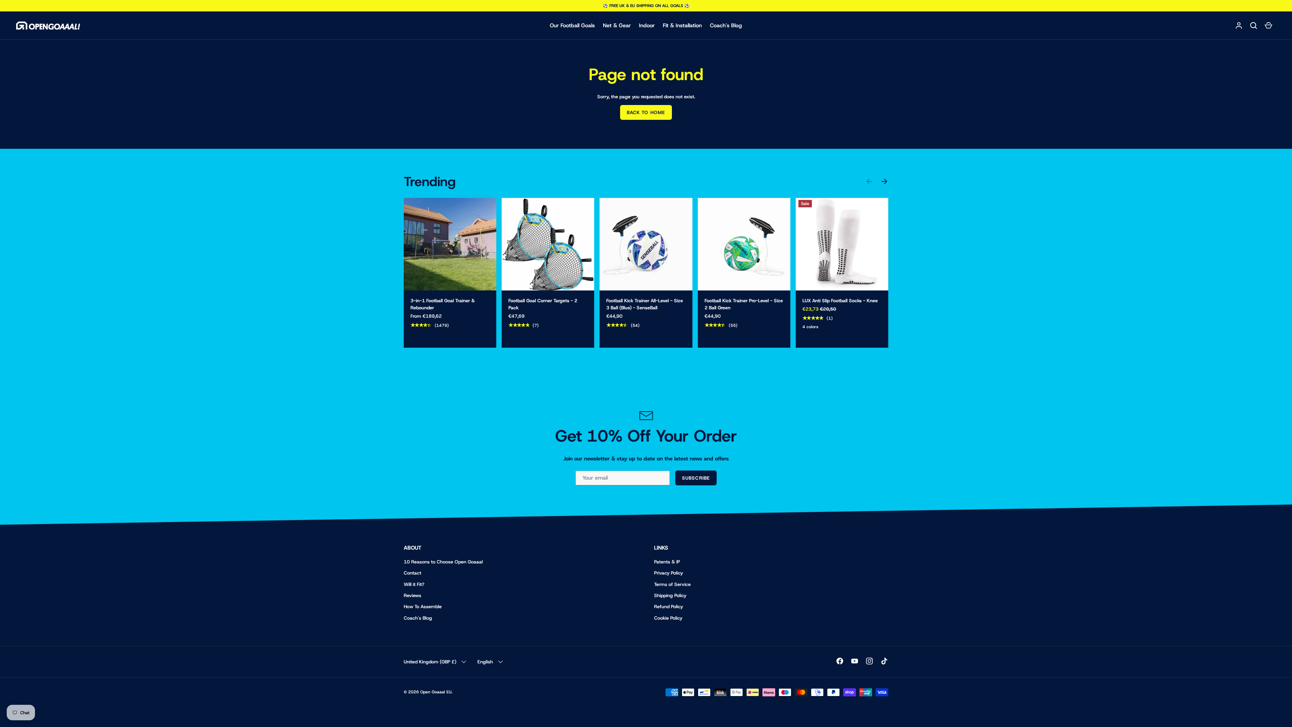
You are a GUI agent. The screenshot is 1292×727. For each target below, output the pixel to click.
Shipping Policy (670, 595)
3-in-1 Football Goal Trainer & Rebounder (442, 304)
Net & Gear (617, 25)
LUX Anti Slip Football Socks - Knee (840, 301)
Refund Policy (668, 606)
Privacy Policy (668, 573)
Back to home (646, 112)
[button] (1253, 25)
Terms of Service (672, 584)
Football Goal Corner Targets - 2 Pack (542, 304)
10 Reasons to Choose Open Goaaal (443, 562)
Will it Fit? (414, 584)
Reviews (412, 595)
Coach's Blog (726, 25)
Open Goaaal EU (436, 692)
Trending (430, 181)
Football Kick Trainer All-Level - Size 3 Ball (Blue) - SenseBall (644, 304)
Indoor (647, 25)
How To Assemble (423, 606)
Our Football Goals (572, 25)
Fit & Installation (682, 25)
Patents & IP (667, 562)
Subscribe (696, 478)
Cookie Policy (668, 618)
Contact (412, 573)
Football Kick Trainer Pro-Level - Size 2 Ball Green (744, 304)
